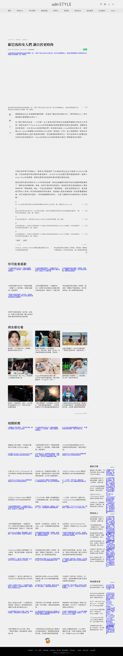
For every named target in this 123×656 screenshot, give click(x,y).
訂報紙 (79, 650)
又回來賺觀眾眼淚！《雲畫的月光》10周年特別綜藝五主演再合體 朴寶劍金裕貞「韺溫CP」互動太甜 (47, 288)
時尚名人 (20, 10)
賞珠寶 (66, 10)
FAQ (36, 650)
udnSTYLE (11, 39)
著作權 (58, 650)
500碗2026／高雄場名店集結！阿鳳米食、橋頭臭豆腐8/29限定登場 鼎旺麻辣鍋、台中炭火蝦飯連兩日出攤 (48, 474)
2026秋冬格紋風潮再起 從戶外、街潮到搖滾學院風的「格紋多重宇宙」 (74, 447)
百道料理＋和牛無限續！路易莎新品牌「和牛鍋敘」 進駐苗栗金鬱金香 (47, 604)
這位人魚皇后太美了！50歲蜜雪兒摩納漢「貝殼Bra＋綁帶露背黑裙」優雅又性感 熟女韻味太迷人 (20, 604)
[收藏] (10, 127)
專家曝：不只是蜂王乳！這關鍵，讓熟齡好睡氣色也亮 (20, 349)
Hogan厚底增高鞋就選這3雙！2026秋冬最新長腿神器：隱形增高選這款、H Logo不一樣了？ (47, 378)
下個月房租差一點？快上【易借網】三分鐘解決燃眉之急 (20, 377)
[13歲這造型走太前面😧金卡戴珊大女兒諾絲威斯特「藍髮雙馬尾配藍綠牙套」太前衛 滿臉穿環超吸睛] (47, 619)
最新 (9, 10)
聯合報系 (72, 650)
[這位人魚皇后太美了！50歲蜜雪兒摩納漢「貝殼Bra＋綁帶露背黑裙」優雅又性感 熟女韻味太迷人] (20, 592)
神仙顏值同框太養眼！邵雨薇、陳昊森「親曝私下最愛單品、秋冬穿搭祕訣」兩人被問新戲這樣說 (74, 288)
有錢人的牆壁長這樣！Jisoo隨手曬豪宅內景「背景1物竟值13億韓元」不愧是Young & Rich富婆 (74, 631)
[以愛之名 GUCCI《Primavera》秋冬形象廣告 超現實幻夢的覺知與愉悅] (20, 461)
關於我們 (85, 650)
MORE (112, 467)
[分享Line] (10, 121)
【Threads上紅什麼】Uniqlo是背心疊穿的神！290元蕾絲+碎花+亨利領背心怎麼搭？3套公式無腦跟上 (97, 622)
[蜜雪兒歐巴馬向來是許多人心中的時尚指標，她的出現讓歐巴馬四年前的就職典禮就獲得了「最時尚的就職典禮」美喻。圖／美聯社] (51, 208)
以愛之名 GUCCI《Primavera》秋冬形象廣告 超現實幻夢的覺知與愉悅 (20, 473)
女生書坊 (102, 10)
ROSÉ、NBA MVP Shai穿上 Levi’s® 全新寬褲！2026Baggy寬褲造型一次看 (97, 604)
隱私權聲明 (65, 650)
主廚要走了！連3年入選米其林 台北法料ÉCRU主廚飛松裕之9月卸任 (20, 577)
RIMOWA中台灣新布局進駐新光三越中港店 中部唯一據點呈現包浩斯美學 (97, 596)
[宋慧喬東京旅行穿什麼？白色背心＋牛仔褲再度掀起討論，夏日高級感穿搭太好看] (110, 628)
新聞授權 (45, 650)
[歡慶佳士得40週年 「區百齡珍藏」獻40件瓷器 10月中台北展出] (20, 435)
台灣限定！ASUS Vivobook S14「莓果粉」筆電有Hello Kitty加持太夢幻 (75, 526)
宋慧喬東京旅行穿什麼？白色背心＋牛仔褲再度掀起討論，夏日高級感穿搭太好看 (97, 629)
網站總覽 (92, 650)
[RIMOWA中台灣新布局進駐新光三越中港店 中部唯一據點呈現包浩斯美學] (110, 595)
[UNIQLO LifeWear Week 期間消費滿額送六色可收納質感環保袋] (74, 461)
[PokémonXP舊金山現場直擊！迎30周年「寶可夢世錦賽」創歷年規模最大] (20, 540)
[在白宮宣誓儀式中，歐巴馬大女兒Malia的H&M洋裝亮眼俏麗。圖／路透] (51, 216)
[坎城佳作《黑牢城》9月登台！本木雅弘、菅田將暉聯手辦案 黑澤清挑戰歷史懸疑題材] (74, 566)
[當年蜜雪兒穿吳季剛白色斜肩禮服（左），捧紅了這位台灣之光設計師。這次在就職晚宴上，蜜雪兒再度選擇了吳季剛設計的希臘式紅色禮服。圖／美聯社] (47, 78)
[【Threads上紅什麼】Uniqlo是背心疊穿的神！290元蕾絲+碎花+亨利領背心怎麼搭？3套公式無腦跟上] (110, 620)
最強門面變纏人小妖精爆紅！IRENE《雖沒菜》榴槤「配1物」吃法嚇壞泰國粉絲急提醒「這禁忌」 (47, 350)
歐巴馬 (25, 240)
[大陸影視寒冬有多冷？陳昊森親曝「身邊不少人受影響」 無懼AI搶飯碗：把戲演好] (20, 275)
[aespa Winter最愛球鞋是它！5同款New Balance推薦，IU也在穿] (110, 611)
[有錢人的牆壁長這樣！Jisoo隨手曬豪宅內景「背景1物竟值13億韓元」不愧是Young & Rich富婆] (74, 619)
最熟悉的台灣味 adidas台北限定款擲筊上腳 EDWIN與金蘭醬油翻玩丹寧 (47, 578)
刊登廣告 (30, 650)
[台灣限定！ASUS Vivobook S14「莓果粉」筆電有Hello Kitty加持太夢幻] (74, 513)
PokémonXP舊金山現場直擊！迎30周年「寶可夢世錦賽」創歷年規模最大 (20, 552)
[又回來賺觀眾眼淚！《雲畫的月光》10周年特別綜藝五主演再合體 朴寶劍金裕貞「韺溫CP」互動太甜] (47, 275)
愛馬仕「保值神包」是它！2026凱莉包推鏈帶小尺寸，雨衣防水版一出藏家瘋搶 (20, 405)
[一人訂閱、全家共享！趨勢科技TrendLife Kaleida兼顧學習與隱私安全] (74, 487)
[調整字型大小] (10, 133)
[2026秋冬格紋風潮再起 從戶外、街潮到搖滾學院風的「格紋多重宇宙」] (74, 435)
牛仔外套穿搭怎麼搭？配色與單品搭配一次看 (97, 586)
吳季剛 (18, 240)
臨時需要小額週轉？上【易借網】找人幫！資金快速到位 (74, 377)
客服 (40, 650)
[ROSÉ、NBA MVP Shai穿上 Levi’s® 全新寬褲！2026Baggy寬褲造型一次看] (110, 603)
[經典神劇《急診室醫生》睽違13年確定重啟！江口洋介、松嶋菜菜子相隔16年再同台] (74, 592)
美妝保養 (44, 10)
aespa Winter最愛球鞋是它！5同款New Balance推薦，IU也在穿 (97, 612)
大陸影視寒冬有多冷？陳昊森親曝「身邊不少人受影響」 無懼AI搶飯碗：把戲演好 (20, 288)
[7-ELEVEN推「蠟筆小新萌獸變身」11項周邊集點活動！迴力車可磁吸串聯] (47, 487)
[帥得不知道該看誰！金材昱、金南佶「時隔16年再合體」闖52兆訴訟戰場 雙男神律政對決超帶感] (20, 302)
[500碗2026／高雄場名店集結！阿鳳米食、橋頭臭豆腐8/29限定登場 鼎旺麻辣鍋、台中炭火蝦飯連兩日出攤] (47, 461)
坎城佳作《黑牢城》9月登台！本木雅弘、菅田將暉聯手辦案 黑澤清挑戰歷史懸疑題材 (75, 578)
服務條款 (52, 650)
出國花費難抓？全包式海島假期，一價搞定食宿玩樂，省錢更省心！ (74, 349)
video (113, 10)
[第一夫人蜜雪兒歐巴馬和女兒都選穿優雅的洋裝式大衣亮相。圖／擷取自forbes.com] (51, 201)
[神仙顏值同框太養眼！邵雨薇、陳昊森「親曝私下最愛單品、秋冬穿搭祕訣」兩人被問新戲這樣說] (74, 275)
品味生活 (77, 10)
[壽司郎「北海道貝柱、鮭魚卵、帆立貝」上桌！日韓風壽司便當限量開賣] (47, 513)
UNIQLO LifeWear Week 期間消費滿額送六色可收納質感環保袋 (74, 472)
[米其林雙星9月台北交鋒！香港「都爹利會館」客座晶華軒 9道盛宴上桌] (20, 619)
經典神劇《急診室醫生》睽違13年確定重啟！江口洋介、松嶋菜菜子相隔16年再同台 (75, 604)
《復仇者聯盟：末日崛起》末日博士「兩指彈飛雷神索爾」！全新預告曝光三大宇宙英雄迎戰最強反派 (47, 405)
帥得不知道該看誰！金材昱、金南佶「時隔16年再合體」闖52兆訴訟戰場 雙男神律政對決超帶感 (20, 314)
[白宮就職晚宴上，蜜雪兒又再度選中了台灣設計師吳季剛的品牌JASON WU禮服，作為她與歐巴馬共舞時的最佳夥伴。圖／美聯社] (51, 223)
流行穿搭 (32, 10)
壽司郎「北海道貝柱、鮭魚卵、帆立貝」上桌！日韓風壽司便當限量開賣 (47, 526)
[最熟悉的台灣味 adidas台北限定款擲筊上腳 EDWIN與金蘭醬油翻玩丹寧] (47, 566)
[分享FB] (10, 114)
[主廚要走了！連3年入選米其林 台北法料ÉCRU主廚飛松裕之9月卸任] (20, 566)
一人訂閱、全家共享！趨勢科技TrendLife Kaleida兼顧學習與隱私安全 (74, 499)
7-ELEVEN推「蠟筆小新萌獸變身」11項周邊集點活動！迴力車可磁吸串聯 (47, 499)
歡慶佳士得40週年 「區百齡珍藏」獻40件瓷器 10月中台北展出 (20, 446)
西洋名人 (25, 39)
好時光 (55, 10)
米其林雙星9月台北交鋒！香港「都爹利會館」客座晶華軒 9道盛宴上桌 (20, 631)
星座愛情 (90, 10)
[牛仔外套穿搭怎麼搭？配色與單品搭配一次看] (110, 587)
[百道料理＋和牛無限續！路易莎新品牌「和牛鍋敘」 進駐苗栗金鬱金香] (47, 592)
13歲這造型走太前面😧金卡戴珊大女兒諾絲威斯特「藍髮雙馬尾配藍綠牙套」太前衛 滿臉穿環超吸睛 (74, 405)
